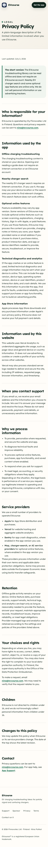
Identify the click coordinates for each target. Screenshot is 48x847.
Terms (36, 811)
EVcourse (7, 795)
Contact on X (8, 817)
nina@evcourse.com (27, 127)
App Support (8, 770)
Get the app (39, 5)
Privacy (26, 811)
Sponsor (16, 811)
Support (5, 811)
